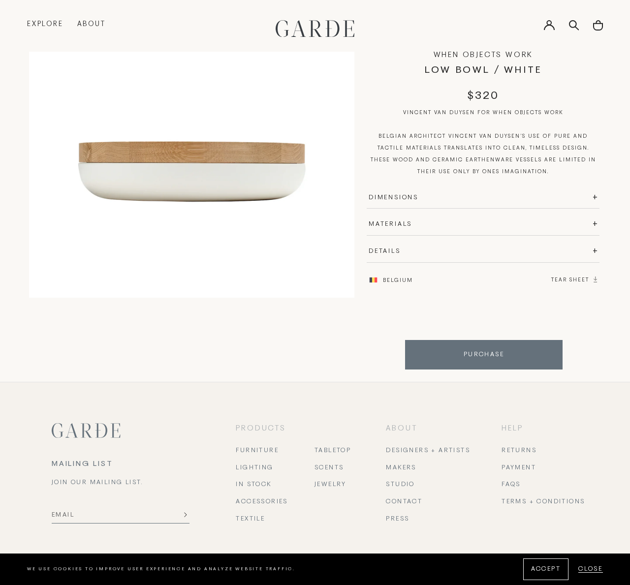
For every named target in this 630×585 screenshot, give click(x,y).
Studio (400, 485)
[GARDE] (315, 28)
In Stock (253, 485)
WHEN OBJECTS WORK (483, 55)
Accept (546, 569)
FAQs (511, 485)
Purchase (484, 355)
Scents (329, 468)
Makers (401, 468)
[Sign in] (549, 28)
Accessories (261, 502)
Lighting (254, 468)
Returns (519, 451)
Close (590, 569)
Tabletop (333, 451)
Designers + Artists (428, 451)
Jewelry (330, 485)
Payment (519, 468)
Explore (45, 24)
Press (397, 519)
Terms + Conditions (543, 502)
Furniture (257, 451)
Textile (250, 519)
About (91, 24)
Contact (404, 502)
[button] (598, 28)
